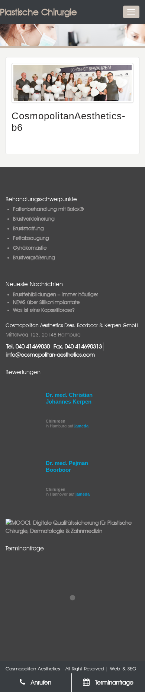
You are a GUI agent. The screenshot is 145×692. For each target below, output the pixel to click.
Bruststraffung (28, 228)
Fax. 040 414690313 (78, 346)
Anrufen (40, 682)
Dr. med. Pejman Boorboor (67, 466)
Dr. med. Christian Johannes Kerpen (69, 398)
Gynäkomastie (29, 248)
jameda (81, 426)
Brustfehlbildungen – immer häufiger (55, 294)
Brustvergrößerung (34, 257)
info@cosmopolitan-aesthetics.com (50, 354)
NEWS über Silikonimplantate (46, 302)
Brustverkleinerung (34, 219)
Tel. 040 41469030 (28, 346)
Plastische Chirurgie (38, 12)
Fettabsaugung (31, 238)
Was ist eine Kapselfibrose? (43, 310)
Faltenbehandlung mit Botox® (48, 209)
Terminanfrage (113, 682)
